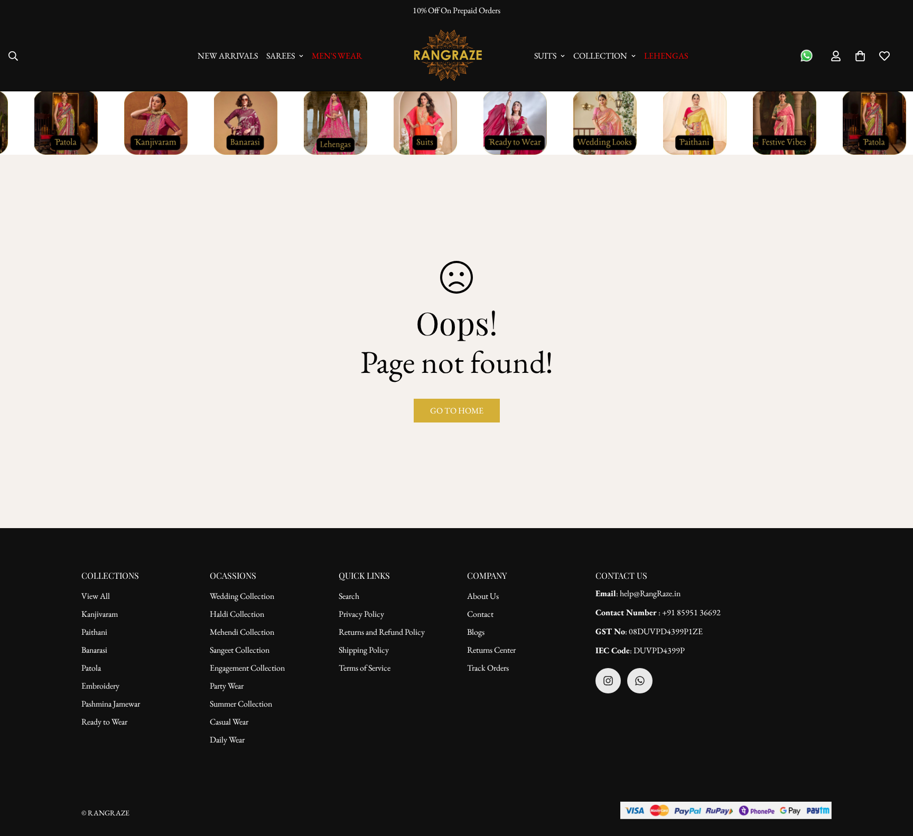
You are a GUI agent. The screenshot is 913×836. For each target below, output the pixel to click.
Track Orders (488, 667)
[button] (860, 56)
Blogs (476, 631)
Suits (545, 55)
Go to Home (456, 410)
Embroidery (100, 685)
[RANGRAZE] (447, 56)
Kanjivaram (99, 613)
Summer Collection (241, 703)
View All (95, 596)
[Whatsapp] (640, 680)
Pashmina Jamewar (110, 703)
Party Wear (227, 685)
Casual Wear (229, 721)
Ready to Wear (104, 721)
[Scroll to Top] (892, 778)
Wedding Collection (242, 596)
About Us (483, 596)
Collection (600, 55)
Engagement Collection (247, 667)
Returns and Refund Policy (382, 631)
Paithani (94, 631)
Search (349, 596)
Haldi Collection (237, 613)
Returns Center (491, 649)
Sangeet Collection (239, 649)
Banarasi (94, 649)
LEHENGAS (666, 55)
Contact (480, 613)
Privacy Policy (361, 613)
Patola (91, 667)
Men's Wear (337, 55)
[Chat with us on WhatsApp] (806, 55)
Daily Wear (227, 739)
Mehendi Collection (242, 631)
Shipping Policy (364, 649)
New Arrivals (228, 55)
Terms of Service (364, 667)
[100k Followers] (608, 680)
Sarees (280, 55)
